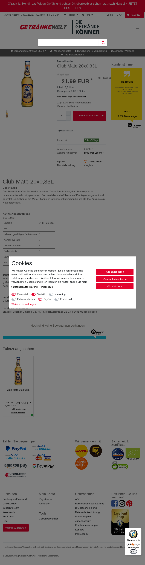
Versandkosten (79, 97)
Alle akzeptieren (115, 271)
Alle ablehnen (115, 286)
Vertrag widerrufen (15, 527)
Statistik (41, 294)
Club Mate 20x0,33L (18, 389)
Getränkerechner (48, 518)
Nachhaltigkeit (83, 516)
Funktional (66, 299)
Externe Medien (26, 299)
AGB (77, 499)
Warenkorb (9, 512)
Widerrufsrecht (11, 507)
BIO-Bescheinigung (86, 507)
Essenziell (22, 294)
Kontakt (79, 529)
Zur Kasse (8, 516)
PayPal (47, 299)
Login (110, 14)
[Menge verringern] (68, 118)
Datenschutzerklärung (87, 512)
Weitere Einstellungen (23, 304)
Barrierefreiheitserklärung (89, 503)
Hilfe (5, 520)
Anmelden (44, 503)
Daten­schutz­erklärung (25, 286)
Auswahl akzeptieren (115, 278)
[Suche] (103, 42)
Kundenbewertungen (86, 525)
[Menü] (139, 530)
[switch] (133, 551)
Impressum (81, 533)
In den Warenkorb (88, 115)
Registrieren (46, 499)
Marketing (60, 294)
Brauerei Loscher (93, 152)
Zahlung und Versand (15, 499)
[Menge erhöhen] (68, 113)
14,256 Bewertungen (127, 116)
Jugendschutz (83, 520)
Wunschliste (67, 130)
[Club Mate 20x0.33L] (18, 370)
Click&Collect (10, 503)
